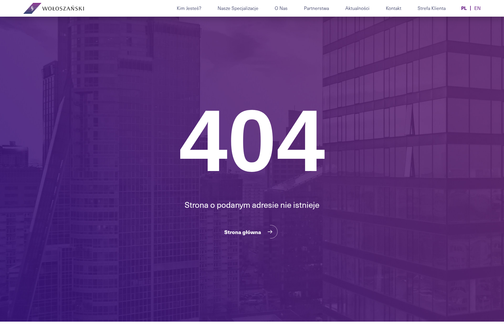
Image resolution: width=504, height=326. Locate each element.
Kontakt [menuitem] (393, 8)
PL (464, 8)
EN (477, 8)
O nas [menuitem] (281, 8)
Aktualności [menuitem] (357, 8)
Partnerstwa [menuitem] (316, 8)
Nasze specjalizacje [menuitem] (238, 8)
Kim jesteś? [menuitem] (189, 8)
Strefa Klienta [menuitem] (432, 8)
